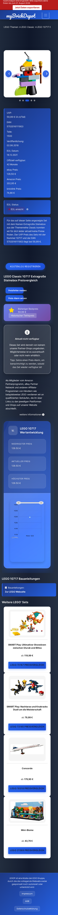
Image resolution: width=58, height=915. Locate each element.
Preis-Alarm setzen (16, 298)
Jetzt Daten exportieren (27, 7)
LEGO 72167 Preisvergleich (27, 665)
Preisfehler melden (16, 290)
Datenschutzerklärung (27, 908)
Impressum (27, 893)
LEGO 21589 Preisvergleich (27, 850)
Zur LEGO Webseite (15, 591)
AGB (27, 901)
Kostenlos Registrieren (25, 266)
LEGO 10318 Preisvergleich (27, 788)
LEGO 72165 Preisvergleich (27, 726)
